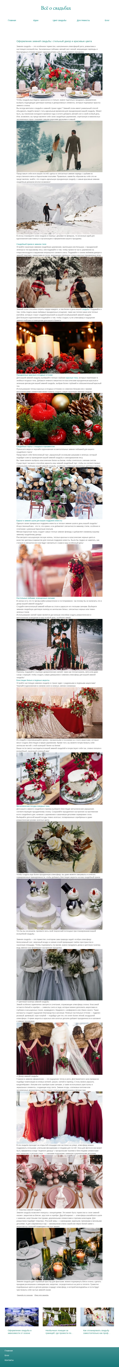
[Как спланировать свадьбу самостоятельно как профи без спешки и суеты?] (97, 1317)
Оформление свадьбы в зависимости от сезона (19, 1331)
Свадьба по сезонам (25, 1295)
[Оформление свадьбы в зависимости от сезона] (22, 1317)
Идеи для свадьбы (42, 1295)
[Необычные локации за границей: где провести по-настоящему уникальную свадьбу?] (59, 1317)
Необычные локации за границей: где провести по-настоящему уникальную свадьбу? (59, 1331)
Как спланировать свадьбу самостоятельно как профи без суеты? (96, 1331)
